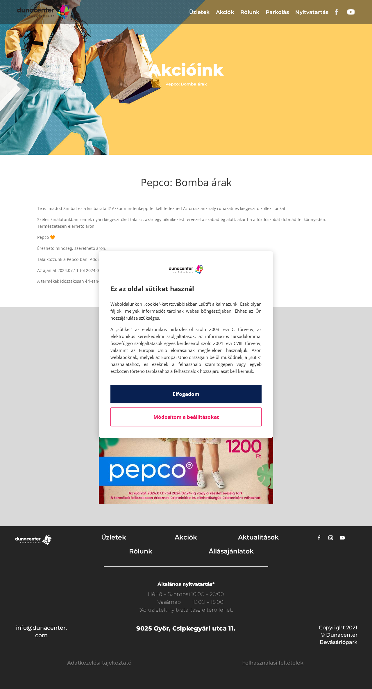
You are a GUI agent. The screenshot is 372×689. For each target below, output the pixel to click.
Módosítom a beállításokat (186, 417)
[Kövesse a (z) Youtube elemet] (342, 537)
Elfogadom (186, 394)
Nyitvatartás (311, 12)
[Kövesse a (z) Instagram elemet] (330, 537)
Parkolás (277, 12)
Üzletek (199, 12)
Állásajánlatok (231, 551)
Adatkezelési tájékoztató (99, 663)
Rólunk (249, 12)
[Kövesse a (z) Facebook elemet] (319, 537)
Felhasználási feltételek (272, 663)
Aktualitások (258, 537)
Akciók (225, 12)
